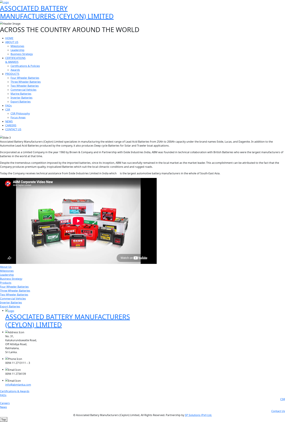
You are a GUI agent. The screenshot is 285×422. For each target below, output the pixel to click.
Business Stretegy (22, 54)
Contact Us (278, 411)
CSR (7, 109)
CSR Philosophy (20, 113)
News (3, 407)
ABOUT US (11, 42)
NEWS (9, 121)
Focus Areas (18, 117)
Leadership (17, 50)
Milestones (17, 46)
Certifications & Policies (25, 66)
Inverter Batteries (21, 97)
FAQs (8, 105)
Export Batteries (21, 101)
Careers (5, 403)
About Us (6, 267)
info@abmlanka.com (18, 384)
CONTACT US (13, 129)
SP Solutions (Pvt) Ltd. (198, 415)
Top (3, 419)
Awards (15, 70)
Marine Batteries (21, 94)
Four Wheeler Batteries (25, 78)
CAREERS (10, 125)
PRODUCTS (12, 74)
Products (5, 283)
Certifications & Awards (14, 391)
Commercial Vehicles (23, 90)
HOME (9, 38)
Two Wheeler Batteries (25, 86)
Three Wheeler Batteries (26, 82)
